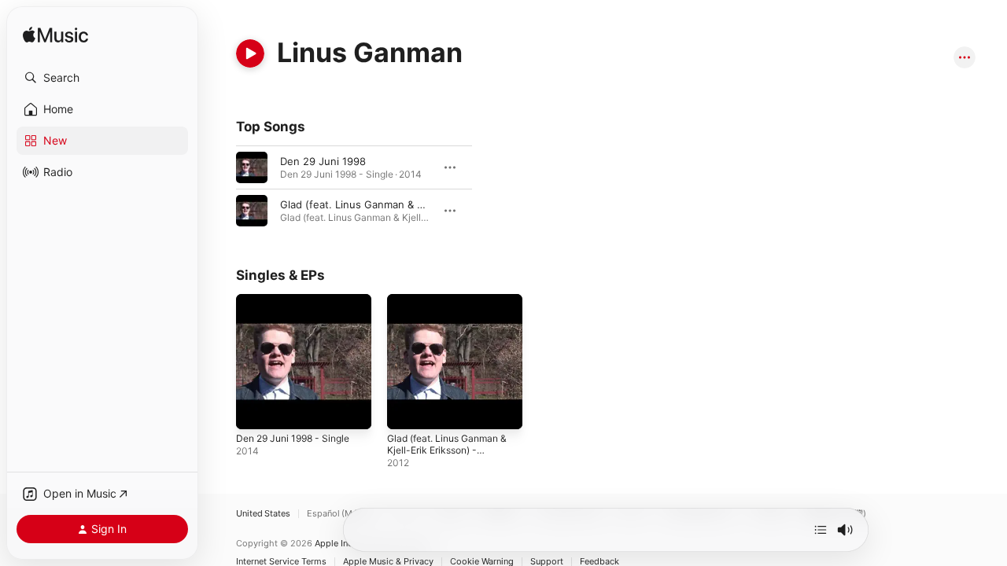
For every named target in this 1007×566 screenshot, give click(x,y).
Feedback (599, 561)
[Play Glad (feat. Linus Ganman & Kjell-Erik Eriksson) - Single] (407, 409)
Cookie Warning (482, 561)
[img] (55, 36)
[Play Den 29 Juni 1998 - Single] (255, 409)
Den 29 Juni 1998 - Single (299, 300)
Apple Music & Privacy (388, 561)
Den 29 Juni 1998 (323, 161)
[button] (102, 77)
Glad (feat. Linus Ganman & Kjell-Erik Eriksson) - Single (454, 306)
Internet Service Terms (281, 561)
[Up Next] (820, 530)
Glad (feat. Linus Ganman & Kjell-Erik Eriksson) (394, 204)
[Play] (250, 53)
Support (546, 561)
